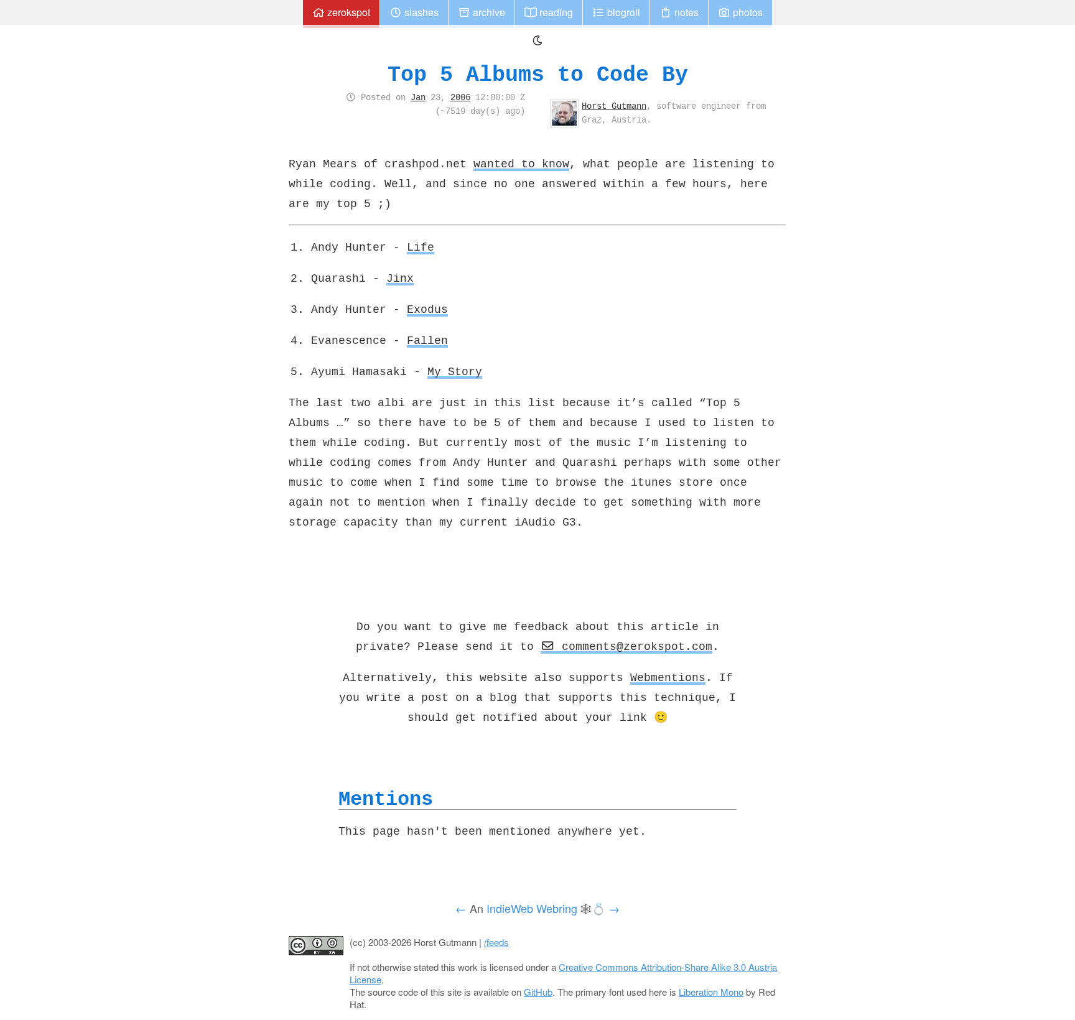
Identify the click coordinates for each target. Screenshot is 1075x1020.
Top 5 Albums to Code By (538, 74)
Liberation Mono (711, 991)
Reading (555, 12)
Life (420, 246)
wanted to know (521, 163)
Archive (487, 12)
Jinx (400, 278)
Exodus (427, 309)
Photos (746, 12)
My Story (454, 371)
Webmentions (667, 677)
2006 (460, 97)
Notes (685, 12)
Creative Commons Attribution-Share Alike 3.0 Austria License (563, 973)
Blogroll (622, 12)
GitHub (538, 991)
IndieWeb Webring (531, 908)
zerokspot (347, 12)
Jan (418, 97)
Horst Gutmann (614, 105)
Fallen (427, 340)
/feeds (496, 941)
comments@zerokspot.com (633, 646)
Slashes (420, 12)
